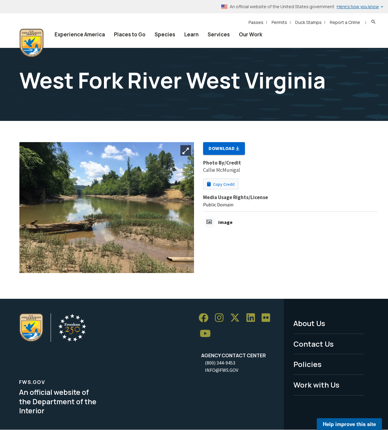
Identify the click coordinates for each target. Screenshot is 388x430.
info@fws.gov (221, 370)
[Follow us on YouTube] (207, 333)
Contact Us (313, 344)
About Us (309, 323)
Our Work (250, 34)
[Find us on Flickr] (268, 318)
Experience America (80, 34)
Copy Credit (223, 184)
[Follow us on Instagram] (221, 318)
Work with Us (316, 385)
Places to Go (130, 34)
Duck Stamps (308, 22)
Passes (256, 22)
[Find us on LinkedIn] (252, 318)
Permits (279, 22)
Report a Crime (345, 22)
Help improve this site (349, 424)
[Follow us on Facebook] (205, 318)
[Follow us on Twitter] (237, 318)
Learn (191, 34)
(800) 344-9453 (220, 363)
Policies (307, 364)
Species (165, 34)
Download (222, 148)
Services (219, 34)
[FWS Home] (31, 43)
